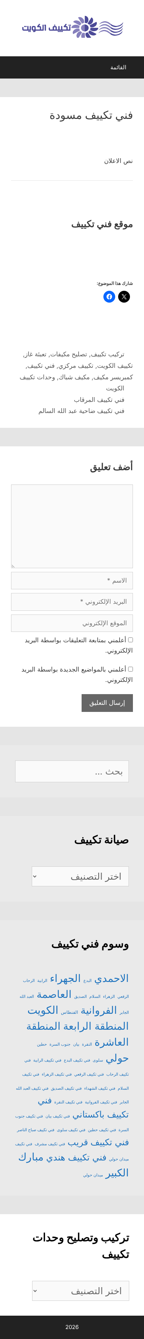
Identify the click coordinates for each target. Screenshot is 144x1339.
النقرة (87, 1044)
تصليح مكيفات (68, 354)
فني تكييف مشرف (50, 1144)
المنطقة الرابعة (96, 1026)
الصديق (80, 996)
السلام (94, 996)
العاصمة (54, 994)
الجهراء (65, 978)
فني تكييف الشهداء (99, 1088)
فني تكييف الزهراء (57, 1074)
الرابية (42, 980)
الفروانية (98, 1010)
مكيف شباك (74, 377)
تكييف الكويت (115, 365)
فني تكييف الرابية (47, 1060)
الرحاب (29, 980)
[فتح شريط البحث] (12, 69)
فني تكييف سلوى (71, 1130)
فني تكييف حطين (102, 1130)
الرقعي (123, 996)
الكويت (115, 388)
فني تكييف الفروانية (101, 1102)
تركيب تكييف (107, 354)
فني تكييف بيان (57, 1116)
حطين (42, 1044)
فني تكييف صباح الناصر (35, 1130)
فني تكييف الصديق (66, 1088)
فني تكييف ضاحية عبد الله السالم (81, 410)
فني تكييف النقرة (68, 1102)
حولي (117, 1058)
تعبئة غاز (36, 354)
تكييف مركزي (75, 365)
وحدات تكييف (37, 377)
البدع (87, 980)
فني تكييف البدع (77, 1060)
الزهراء (109, 996)
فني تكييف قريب (98, 1142)
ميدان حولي (93, 1175)
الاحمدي (111, 978)
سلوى (98, 1060)
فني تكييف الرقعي (89, 1074)
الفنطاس (69, 1012)
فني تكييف (41, 365)
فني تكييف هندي (76, 1157)
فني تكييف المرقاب (99, 399)
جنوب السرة (60, 1044)
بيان (76, 1044)
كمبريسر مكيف (113, 377)
